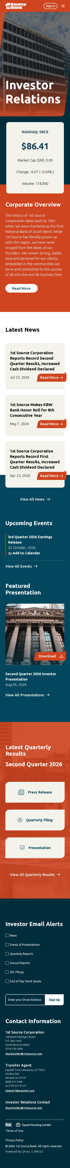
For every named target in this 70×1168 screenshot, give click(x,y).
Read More (21, 288)
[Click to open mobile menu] (63, 6)
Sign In (50, 6)
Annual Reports (20, 963)
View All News (32, 499)
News (13, 935)
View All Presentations (24, 695)
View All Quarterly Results (32, 875)
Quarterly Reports (21, 953)
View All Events (18, 566)
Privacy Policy (15, 1140)
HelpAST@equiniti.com (19, 1090)
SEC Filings (17, 972)
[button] (24, 553)
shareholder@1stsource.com (23, 1053)
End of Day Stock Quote (25, 981)
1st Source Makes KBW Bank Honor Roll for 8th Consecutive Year (32, 410)
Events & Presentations (25, 944)
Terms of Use (14, 1130)
